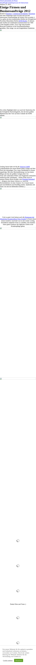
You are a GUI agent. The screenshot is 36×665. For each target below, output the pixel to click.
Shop (1, 3)
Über (1, 1)
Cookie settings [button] (8, 660)
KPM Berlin (23, 21)
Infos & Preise (13, 1)
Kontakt (9, 3)
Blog (4, 3)
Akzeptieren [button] (18, 660)
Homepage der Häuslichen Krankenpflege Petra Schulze (17, 218)
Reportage (32, 14)
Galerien (6, 1)
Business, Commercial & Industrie (17, 14)
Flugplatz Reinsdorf (28, 179)
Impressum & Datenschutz (20, 3)
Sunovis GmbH (25, 167)
